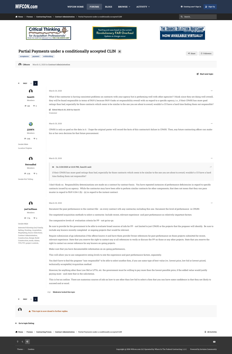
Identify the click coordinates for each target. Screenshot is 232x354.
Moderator (57, 292)
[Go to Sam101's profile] (31, 91)
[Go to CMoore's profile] (20, 64)
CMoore (26, 64)
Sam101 (30, 97)
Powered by (203, 349)
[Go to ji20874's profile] (31, 124)
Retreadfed (30, 164)
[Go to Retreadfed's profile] (31, 159)
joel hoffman (30, 209)
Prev (25, 83)
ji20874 (30, 129)
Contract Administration (59, 64)
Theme (20, 349)
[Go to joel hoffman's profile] (31, 203)
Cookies (31, 349)
